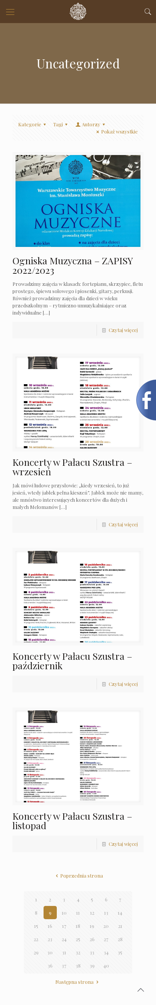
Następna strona (74, 982)
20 (106, 926)
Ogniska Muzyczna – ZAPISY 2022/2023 (72, 265)
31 (64, 952)
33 (92, 952)
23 (50, 939)
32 (78, 952)
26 (92, 939)
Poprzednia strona (81, 875)
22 (36, 939)
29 (36, 952)
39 (92, 965)
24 (64, 939)
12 (92, 912)
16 (50, 926)
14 (120, 912)
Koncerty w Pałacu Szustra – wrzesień (72, 467)
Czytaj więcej (123, 330)
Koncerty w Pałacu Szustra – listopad (72, 820)
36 (50, 965)
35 (120, 952)
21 (120, 926)
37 (64, 965)
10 (64, 912)
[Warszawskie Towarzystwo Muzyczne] (78, 11)
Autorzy (91, 124)
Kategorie (29, 124)
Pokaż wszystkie (119, 131)
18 (78, 926)
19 (92, 926)
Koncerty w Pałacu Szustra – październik (72, 661)
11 (78, 912)
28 (120, 939)
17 (64, 926)
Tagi (58, 124)
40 (106, 965)
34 (106, 952)
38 (78, 965)
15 (36, 926)
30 (50, 952)
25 (78, 939)
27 (106, 939)
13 (106, 912)
